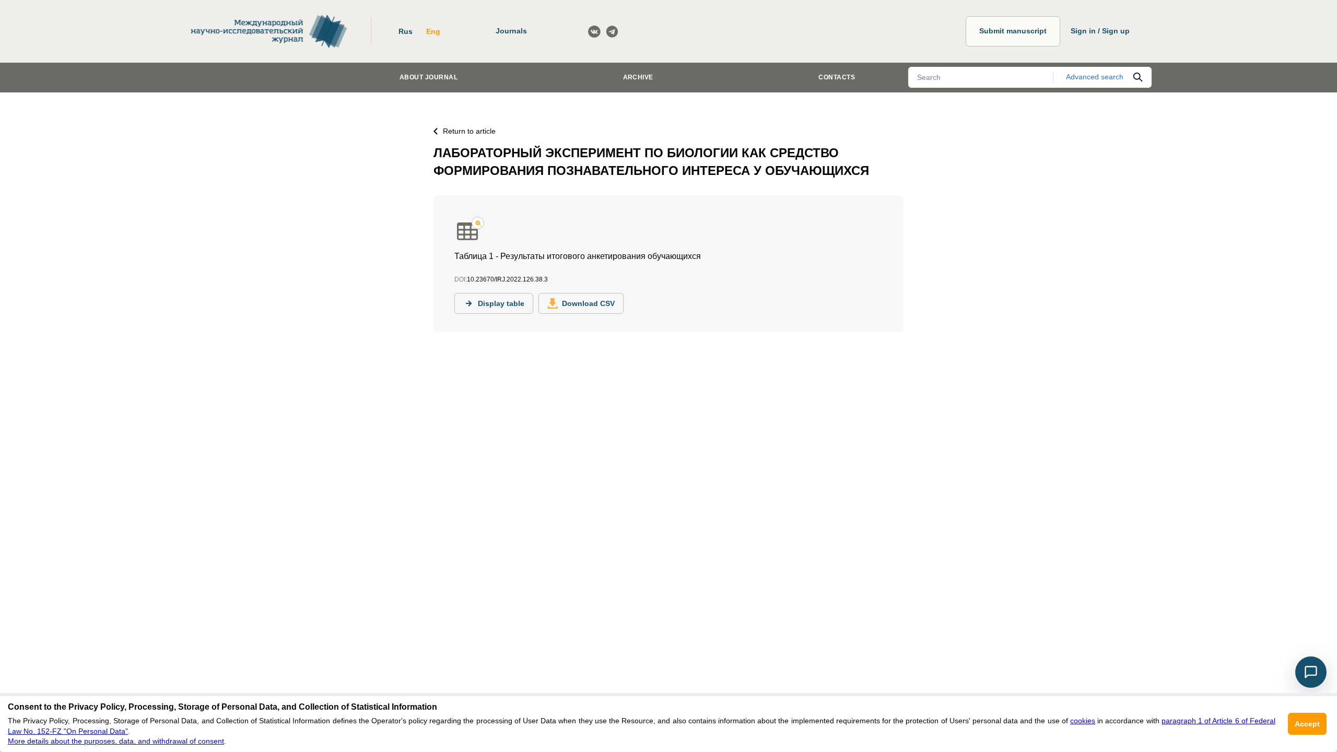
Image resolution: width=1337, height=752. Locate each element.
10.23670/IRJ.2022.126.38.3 (507, 279)
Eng (433, 31)
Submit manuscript (1013, 31)
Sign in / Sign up (1100, 31)
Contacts (836, 77)
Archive (638, 77)
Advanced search (1094, 77)
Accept (1307, 724)
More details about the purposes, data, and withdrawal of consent (116, 741)
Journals (511, 31)
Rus (405, 31)
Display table (501, 303)
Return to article (469, 131)
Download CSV (588, 303)
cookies (1082, 720)
